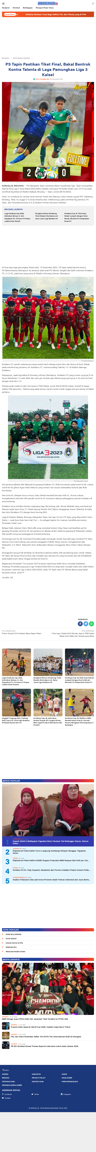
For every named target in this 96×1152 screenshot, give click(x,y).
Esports (5, 1017)
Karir (64, 1074)
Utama (15, 858)
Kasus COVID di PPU (14, 943)
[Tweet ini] (85, 623)
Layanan (16, 848)
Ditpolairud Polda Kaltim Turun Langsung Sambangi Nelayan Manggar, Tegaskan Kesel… (49, 852)
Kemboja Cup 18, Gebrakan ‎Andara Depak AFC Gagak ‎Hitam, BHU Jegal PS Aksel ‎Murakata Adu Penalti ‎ (48, 721)
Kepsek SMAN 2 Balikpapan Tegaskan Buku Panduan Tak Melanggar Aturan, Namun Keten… (50, 842)
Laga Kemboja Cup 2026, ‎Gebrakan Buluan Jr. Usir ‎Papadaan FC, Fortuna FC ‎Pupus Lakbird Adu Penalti (17, 217)
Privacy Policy (39, 1078)
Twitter (36, 1094)
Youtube (7, 1098)
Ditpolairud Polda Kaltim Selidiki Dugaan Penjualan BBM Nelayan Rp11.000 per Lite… (51, 860)
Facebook (8, 1094)
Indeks (5, 1074)
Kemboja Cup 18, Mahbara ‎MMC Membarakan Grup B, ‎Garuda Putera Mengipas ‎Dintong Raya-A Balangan (79, 721)
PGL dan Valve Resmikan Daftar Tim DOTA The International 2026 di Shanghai (46, 1036)
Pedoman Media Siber (12, 1085)
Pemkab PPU (11, 947)
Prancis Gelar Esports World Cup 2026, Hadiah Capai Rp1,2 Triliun (40, 1027)
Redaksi (5, 1078)
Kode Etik (36, 1074)
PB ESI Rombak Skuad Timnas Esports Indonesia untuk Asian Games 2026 (44, 1046)
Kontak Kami (38, 1081)
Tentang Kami (8, 1081)
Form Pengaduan (70, 1081)
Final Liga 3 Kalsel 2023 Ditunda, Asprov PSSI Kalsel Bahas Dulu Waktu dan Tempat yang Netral (73, 633)
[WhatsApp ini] (91, 623)
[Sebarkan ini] (80, 623)
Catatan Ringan (19, 877)
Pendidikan (17, 839)
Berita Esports (11, 959)
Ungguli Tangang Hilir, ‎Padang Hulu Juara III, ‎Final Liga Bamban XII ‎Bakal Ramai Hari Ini (16, 720)
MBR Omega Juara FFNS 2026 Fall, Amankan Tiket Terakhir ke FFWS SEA (35, 1019)
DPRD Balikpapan (14, 934)
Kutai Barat (11, 938)
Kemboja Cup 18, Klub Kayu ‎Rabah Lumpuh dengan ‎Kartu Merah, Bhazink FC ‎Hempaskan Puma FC (76, 217)
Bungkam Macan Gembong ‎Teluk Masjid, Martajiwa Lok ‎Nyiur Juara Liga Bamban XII (46, 216)
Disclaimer (67, 1078)
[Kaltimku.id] (48, 3)
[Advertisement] (48, 36)
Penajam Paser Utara (15, 951)
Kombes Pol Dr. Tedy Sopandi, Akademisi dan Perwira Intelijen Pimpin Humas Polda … (52, 870)
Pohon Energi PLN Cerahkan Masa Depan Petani (21, 632)
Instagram (67, 1094)
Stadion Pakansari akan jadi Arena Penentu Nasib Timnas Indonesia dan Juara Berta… (51, 879)
